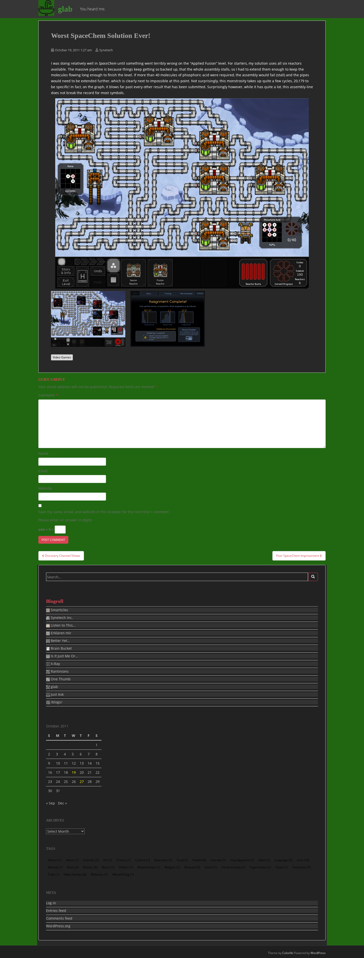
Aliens (72, 860)
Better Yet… (60, 641)
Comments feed (59, 918)
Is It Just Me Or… (64, 656)
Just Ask (57, 694)
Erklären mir (60, 633)
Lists (303, 860)
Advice (54, 860)
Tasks (281, 867)
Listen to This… (63, 625)
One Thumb (60, 679)
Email (43, 471)
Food (182, 860)
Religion (172, 867)
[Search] (313, 577)
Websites (99, 874)
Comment (47, 395)
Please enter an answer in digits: (65, 520)
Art (107, 860)
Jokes (264, 860)
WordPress (318, 953)
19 (74, 772)
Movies (90, 867)
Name (43, 453)
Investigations (242, 860)
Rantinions (59, 671)
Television (301, 867)
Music (108, 867)
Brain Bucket (61, 648)
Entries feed (56, 910)
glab (65, 8)
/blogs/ (56, 702)
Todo (53, 874)
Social (211, 867)
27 (82, 781)
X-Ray (55, 664)
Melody (55, 867)
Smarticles (59, 610)
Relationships (148, 867)
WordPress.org (58, 926)
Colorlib (287, 953)
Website (45, 488)
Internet (218, 860)
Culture (142, 860)
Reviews (192, 867)
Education (163, 860)
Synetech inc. (61, 617)
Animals (91, 860)
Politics (126, 867)
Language (283, 860)
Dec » (62, 803)
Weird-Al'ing (123, 874)
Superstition (260, 867)
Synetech (106, 50)
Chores (123, 860)
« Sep (50, 803)
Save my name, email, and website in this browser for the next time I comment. (104, 511)
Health (199, 860)
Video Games (62, 357)
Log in (51, 903)
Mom (72, 867)
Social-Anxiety (233, 867)
